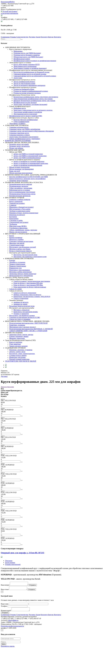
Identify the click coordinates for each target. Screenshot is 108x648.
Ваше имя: (4, 604)
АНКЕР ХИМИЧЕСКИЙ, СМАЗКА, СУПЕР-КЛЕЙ (28, 331)
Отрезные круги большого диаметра (27, 55)
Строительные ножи (16, 245)
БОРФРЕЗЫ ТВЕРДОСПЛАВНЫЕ (18, 140)
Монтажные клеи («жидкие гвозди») (22, 327)
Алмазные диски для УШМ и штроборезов (24, 129)
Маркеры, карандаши (17, 338)
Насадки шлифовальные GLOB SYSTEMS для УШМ (28, 177)
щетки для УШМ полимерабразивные (27, 158)
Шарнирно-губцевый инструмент (21, 207)
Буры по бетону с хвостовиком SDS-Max (28, 285)
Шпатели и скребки (16, 239)
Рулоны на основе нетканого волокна (27, 93)
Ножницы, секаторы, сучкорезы (20, 350)
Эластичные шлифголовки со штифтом (28, 112)
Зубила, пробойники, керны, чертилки (23, 230)
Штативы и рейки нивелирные (20, 272)
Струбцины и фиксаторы (18, 228)
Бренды (50, 37)
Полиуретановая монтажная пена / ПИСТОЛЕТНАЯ (28, 323)
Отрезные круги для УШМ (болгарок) (27, 53)
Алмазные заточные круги (18, 127)
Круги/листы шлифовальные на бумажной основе (31, 72)
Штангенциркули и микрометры (21, 276)
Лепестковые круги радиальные (25, 66)
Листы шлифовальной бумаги (24, 82)
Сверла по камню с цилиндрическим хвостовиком (32, 281)
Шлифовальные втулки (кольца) (25, 102)
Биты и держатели (15, 201)
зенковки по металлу (21, 302)
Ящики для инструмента (18, 232)
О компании (5, 37)
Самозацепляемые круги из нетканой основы (30, 74)
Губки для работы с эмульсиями (20, 188)
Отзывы (13, 37)
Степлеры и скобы (16, 220)
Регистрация (5, 2)
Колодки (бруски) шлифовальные (26, 120)
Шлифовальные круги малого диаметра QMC (25, 116)
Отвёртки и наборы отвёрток (19, 199)
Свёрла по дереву (15, 289)
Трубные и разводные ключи (19, 211)
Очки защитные (15, 344)
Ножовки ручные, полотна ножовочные (23, 213)
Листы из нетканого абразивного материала (29, 85)
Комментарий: (6, 610)
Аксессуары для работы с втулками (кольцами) (30, 104)
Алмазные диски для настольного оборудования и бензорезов (31, 131)
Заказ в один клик (7, 387)
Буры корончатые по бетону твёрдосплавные (30, 287)
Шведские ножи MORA (18, 226)
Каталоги (44, 37)
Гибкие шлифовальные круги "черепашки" (24, 139)
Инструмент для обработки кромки (22, 315)
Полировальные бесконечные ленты (22, 194)
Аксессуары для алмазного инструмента (23, 137)
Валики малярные (15, 237)
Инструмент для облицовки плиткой (22, 247)
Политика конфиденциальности (12, 626)
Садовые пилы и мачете (17, 355)
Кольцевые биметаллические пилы (21, 306)
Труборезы (13, 224)
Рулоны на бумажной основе (24, 89)
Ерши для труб (14, 171)
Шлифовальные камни (22, 59)
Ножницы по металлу (17, 215)
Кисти (11, 236)
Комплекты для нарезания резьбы (26, 312)
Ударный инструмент (17, 203)
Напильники (13, 218)
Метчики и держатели (21, 310)
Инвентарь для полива (17, 357)
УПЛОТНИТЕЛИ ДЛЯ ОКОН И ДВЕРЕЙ (20, 361)
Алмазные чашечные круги (19, 133)
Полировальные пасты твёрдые (20, 184)
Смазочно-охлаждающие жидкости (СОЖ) (24, 317)
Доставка (32, 37)
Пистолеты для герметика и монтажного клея (30, 256)
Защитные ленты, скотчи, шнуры (21, 334)
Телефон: (4, 606)
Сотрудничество (22, 37)
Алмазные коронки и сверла (19, 135)
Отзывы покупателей (12, 564)
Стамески (12, 205)
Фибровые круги (20, 108)
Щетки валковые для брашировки (21, 169)
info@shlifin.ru (13, 620)
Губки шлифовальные (21, 121)
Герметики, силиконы (17, 325)
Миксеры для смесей (16, 243)
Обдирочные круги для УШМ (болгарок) (28, 57)
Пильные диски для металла (19, 146)
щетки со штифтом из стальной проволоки (29, 161)
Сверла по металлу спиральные (25, 293)
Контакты (57, 37)
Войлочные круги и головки (19, 190)
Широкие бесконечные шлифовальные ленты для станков (34, 101)
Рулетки (12, 260)
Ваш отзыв (5, 589)
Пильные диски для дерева (19, 144)
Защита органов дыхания (18, 346)
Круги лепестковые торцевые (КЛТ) (27, 64)
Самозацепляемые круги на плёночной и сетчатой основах (35, 76)
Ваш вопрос (5, 585)
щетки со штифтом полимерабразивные (28, 165)
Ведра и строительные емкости (20, 251)
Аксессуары (18, 78)
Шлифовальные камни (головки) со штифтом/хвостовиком (35, 61)
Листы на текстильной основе (24, 83)
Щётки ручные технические (19, 167)
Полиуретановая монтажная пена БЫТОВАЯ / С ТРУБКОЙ (31, 329)
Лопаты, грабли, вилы (17, 352)
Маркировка (18, 51)
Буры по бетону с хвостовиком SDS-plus (28, 283)
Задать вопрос (10, 562)
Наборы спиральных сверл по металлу (27, 295)
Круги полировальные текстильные (22, 192)
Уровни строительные (17, 264)
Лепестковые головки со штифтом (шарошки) (30, 68)
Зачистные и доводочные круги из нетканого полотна (33, 110)
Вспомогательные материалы (19, 196)
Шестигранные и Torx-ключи (19, 209)
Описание (8, 561)
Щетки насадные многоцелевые (20, 173)
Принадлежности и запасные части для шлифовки (27, 179)
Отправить (32, 585)
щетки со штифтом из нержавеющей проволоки (31, 163)
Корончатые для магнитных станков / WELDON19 (32, 296)
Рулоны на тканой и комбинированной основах (31, 91)
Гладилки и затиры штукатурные (21, 241)
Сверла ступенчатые (21, 298)
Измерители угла (15, 268)
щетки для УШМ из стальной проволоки (28, 154)
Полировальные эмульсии (18, 186)
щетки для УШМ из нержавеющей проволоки (30, 156)
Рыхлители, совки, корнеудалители (22, 353)
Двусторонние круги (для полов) (25, 114)
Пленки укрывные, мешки (18, 336)
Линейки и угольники (17, 262)
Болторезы (13, 217)
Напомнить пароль (7, 646)
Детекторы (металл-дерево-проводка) (22, 274)
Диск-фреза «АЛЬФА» (17, 123)
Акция (38, 37)
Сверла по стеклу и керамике (19, 319)
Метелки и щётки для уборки (19, 249)
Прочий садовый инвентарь (19, 359)
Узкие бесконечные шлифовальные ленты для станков (33, 99)
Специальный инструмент (18, 222)
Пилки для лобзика (16, 148)
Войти (12, 2)
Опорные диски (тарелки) (18, 180)
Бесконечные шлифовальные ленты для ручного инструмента (36, 97)
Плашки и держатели (21, 314)
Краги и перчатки (15, 342)
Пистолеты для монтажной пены (25, 255)
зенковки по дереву (20, 304)
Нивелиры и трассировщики (19, 270)
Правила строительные (17, 266)
